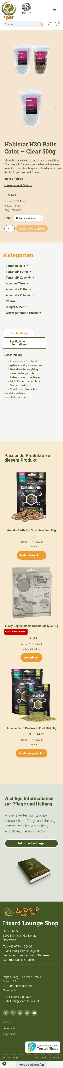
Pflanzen (11, 301)
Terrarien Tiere (15, 266)
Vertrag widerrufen (31, 1064)
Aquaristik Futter (17, 289)
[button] (54, 10)
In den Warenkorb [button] (31, 555)
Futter (8, 218)
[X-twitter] (20, 1013)
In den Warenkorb (32, 228)
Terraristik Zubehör (18, 277)
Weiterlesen (31, 657)
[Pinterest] (27, 1013)
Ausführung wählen (31, 753)
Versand (16, 210)
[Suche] (41, 24)
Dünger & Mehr (15, 307)
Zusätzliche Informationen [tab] (19, 343)
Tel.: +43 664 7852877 (17, 996)
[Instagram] (13, 1013)
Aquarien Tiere (15, 283)
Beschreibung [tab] (19, 333)
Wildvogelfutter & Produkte (23, 313)
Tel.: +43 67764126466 (17, 946)
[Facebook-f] (6, 1013)
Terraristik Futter (17, 271)
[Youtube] (34, 1013)
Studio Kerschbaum (51, 1057)
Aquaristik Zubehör (18, 295)
